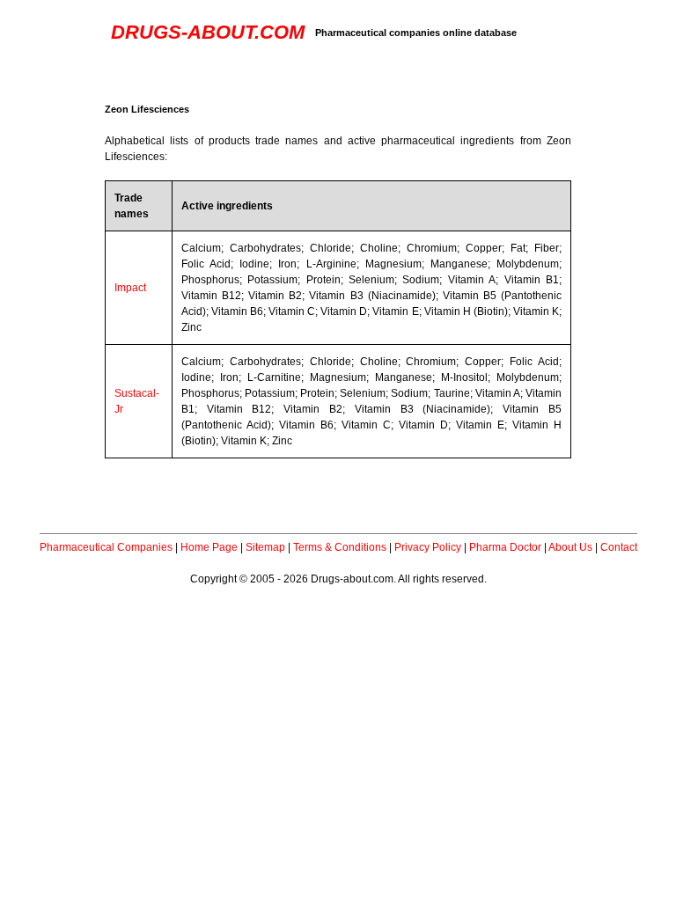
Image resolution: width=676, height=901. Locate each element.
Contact (618, 547)
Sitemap (265, 547)
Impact (130, 288)
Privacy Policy (427, 547)
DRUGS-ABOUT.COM (208, 32)
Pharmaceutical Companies (106, 547)
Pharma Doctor (505, 547)
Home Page (209, 547)
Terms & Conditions (339, 547)
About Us (570, 547)
